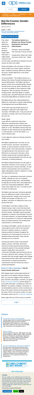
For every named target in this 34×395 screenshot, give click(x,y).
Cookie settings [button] (7, 391)
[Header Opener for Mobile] (3, 3)
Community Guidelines (12, 281)
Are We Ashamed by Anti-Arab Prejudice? (16, 346)
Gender (16, 32)
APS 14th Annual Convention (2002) (14, 31)
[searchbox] (11, 9)
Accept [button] (15, 391)
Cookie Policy (26, 384)
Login (23, 9)
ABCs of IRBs (7, 331)
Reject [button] (21, 391)
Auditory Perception (7, 32)
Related (4, 314)
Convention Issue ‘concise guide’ (14, 319)
